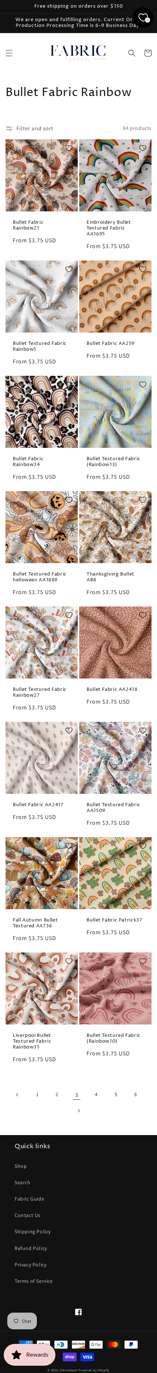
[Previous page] (17, 1095)
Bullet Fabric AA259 (111, 344)
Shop (21, 1166)
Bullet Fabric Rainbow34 (28, 462)
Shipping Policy (33, 1231)
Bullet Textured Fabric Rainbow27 (40, 693)
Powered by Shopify (94, 1370)
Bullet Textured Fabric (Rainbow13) (114, 462)
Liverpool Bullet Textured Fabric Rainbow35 (32, 1041)
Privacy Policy (30, 1264)
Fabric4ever (69, 1370)
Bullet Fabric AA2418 (112, 690)
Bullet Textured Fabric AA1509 (114, 808)
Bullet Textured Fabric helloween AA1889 (40, 577)
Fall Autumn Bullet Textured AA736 (35, 923)
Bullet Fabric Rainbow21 (28, 225)
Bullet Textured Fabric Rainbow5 (40, 347)
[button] (9, 53)
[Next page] (78, 1111)
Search (23, 1182)
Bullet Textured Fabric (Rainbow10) (114, 1038)
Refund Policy (31, 1248)
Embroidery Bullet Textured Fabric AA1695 (109, 228)
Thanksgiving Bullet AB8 (110, 577)
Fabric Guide (29, 1198)
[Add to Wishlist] (69, 148)
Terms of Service (34, 1281)
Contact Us (28, 1215)
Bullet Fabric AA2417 (38, 805)
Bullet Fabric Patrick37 (114, 920)
